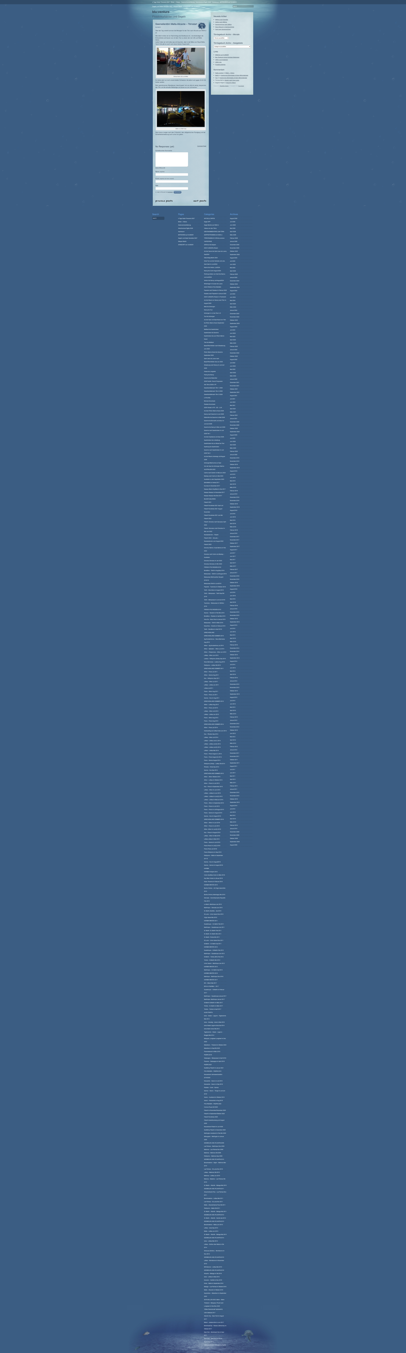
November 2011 (234, 756)
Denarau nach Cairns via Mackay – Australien (214, 555)
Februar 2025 (234, 274)
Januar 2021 (233, 418)
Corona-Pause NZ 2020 (211, 1107)
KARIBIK (206, 868)
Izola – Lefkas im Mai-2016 (211, 1277)
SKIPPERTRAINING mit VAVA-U (213, 235)
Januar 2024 (233, 310)
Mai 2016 (232, 599)
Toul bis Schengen (209, 316)
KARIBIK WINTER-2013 (211, 966)
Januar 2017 (233, 572)
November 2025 (234, 248)
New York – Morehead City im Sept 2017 (214, 1333)
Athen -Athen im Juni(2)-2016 (212, 829)
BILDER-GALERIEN (210, 499)
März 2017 (233, 566)
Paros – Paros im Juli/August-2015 (214, 809)
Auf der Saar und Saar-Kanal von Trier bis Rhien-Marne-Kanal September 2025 (215, 323)
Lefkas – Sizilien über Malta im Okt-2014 (214, 1245)
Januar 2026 (233, 241)
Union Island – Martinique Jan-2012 (214, 963)
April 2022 (233, 372)
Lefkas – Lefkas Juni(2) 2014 (212, 744)
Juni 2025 (233, 264)
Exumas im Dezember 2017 (212, 486)
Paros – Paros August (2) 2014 (213, 757)
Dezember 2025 (234, 244)
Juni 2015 (233, 632)
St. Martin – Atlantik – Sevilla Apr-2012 (215, 1218)
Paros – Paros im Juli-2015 (212, 806)
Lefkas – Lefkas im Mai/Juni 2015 (213, 799)
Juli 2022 (232, 363)
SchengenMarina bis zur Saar (212, 463)
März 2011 (233, 782)
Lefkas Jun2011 (208, 688)
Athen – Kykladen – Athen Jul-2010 (214, 649)
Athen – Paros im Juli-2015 (212, 783)
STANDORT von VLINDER (191, 6)
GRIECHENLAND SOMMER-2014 (214, 724)
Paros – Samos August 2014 (212, 760)
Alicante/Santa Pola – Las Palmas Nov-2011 (215, 1193)
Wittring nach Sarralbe (221, 19)
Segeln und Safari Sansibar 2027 (162, 6)
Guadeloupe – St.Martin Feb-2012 (214, 950)
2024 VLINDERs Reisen (211, 248)
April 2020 (233, 445)
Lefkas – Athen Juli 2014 (211, 737)
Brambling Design (224, 86)
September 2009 (235, 841)
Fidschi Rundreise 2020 (211, 1117)
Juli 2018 (232, 513)
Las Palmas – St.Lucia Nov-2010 (213, 1169)
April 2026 (233, 231)
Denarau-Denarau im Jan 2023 (213, 560)
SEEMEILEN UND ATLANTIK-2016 (214, 1270)
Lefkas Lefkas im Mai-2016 (211, 839)
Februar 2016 (234, 605)
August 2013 (233, 697)
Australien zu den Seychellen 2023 (214, 479)
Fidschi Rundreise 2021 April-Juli (213, 505)
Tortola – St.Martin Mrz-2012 (212, 960)
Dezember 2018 (234, 497)
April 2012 (233, 740)
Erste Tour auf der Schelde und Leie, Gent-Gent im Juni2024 (214, 262)
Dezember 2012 (234, 723)
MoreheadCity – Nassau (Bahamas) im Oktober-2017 (215, 1327)
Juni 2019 (233, 477)
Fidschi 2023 (207, 544)
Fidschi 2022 (207, 518)
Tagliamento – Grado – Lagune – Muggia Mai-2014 (213, 1033)
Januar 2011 (233, 789)
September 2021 (235, 392)
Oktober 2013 (234, 691)
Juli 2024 (232, 294)
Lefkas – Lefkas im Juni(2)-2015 (213, 796)
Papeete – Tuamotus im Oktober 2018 (215, 587)
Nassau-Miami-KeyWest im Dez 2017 (215, 489)
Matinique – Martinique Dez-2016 (213, 976)
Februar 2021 (234, 415)
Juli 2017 (232, 553)
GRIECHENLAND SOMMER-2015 (214, 773)
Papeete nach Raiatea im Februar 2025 (215, 290)
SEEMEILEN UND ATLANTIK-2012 (214, 1215)
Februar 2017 (234, 569)
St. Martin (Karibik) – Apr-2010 (212, 911)
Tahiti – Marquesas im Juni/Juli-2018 (214, 600)
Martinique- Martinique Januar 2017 (214, 999)
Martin (159, 27)
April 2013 (233, 710)
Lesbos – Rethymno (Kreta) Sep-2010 (215, 658)
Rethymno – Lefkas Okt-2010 (212, 665)
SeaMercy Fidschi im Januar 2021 (214, 1068)
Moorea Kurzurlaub (209, 401)
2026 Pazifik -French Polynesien (213, 381)
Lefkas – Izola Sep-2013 (211, 1228)
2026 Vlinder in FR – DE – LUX (213, 407)
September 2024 (235, 287)
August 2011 (233, 766)
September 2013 (235, 694)
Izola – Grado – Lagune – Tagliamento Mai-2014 (215, 1017)
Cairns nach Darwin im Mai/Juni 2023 (215, 473)
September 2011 (235, 763)
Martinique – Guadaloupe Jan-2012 (214, 953)
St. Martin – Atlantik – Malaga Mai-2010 (215, 1185)
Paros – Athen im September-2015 (214, 803)
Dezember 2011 (234, 753)
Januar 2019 (233, 494)
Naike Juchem (219, 73)
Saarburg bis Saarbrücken (211, 446)
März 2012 (233, 743)
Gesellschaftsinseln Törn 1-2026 (213, 388)
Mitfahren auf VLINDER (222, 55)
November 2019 (234, 461)
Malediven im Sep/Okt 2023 (212, 1048)
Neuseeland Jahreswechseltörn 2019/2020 (213, 1075)
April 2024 (233, 304)
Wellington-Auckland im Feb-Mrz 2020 (215, 1133)
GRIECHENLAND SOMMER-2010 (214, 636)
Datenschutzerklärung (188, 2)
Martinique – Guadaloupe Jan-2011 (214, 927)
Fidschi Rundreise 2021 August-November (213, 510)
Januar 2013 (233, 720)
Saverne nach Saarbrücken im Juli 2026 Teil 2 (214, 451)
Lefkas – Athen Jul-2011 (211, 681)
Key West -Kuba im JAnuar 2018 (213, 878)
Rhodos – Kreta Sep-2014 (211, 767)
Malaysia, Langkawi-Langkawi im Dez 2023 (215, 1039)
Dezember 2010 (234, 792)
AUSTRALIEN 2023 (209, 469)
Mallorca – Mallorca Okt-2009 (212, 1153)
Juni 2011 (233, 773)
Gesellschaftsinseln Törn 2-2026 (213, 391)
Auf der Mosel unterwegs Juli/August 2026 (214, 457)
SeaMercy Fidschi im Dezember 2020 (215, 1130)
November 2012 (234, 727)
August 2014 (233, 661)
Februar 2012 (234, 746)
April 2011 (233, 779)
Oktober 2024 (234, 284)
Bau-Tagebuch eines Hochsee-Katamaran (227, 57)
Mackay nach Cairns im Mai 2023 (213, 476)
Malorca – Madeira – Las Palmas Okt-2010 (215, 1180)
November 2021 (234, 386)
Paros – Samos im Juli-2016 (212, 842)
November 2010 (234, 796)
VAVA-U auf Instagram (221, 60)
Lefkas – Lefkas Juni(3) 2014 (212, 747)
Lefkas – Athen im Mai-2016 (212, 836)
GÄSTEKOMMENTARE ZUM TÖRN (214, 231)
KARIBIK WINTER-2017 (211, 980)
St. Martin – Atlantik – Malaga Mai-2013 (215, 1234)
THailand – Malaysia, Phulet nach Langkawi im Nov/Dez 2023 (213, 1304)
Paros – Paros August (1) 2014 (213, 754)
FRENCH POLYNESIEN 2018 (212, 567)
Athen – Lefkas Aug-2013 (211, 704)
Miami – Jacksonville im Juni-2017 (214, 1322)
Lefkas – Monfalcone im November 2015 (214, 1261)
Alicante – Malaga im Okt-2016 (213, 1273)
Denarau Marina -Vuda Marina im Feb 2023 (215, 549)
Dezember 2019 (234, 458)
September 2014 (235, 658)
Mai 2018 (232, 520)
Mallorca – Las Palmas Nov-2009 (213, 1149)
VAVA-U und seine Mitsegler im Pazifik (215, 1345)
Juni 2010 (233, 812)
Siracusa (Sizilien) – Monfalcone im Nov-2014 (214, 1252)
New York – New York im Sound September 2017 (213, 1340)
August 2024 (233, 290)
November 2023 (234, 317)
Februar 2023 (234, 346)
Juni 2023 (233, 333)
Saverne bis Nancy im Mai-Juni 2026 (214, 427)
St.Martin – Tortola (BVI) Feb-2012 (214, 957)
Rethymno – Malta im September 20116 (213, 856)
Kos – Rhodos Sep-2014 (211, 734)
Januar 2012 (233, 750)
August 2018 (233, 510)
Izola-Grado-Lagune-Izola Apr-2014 (214, 1025)
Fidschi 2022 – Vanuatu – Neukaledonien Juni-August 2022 (213, 539)
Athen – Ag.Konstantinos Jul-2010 (214, 645)
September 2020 (235, 431)
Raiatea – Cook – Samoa (211, 1087)
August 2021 (233, 395)
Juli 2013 (232, 700)
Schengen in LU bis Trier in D (212, 313)
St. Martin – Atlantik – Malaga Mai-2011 (215, 1211)
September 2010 (235, 802)
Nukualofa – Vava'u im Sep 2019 (213, 1084)
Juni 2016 (233, 595)
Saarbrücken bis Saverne (211, 332)
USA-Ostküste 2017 (209, 1312)
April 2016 (233, 602)
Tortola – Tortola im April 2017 (212, 1009)
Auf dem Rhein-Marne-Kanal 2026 (214, 411)
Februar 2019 (234, 490)
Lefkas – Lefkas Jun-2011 (211, 685)
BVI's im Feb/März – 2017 (211, 986)
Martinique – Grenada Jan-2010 (213, 907)
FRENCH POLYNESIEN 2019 (212, 609)
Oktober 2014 (234, 654)
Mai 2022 (232, 369)
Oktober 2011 (234, 759)
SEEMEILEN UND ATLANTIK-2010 (214, 1159)
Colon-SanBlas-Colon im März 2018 (214, 875)
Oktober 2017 (234, 543)
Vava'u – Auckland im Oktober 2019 (214, 1097)
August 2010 (233, 805)
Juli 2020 (232, 438)
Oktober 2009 (234, 838)
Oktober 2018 (234, 504)
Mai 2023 (232, 336)
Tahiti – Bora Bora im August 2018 (214, 590)
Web (156, 185)
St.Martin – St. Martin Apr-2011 (213, 943)
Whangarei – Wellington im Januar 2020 (214, 1137)
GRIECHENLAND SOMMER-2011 (214, 668)
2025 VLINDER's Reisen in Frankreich (215, 297)
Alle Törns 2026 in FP (210, 384)
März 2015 (233, 641)
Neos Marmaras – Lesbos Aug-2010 (214, 662)
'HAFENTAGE (208, 241)
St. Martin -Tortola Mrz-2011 (212, 937)
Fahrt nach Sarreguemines (223, 29)
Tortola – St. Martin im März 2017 (213, 1006)
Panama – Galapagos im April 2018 (214, 1061)
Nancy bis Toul (208, 310)
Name (160, 171)
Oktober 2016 (234, 582)
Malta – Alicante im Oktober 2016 (213, 1290)
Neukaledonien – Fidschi (211, 535)
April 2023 (233, 340)
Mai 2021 (232, 405)
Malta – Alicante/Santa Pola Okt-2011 (215, 1205)
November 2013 (234, 687)
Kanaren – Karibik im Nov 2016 (213, 1280)
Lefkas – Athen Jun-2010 (211, 655)
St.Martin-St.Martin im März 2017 (213, 1002)
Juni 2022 (233, 366)
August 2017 (233, 550)
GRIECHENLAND (209, 632)
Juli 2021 (232, 399)
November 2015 (234, 615)
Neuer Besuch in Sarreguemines (224, 27)
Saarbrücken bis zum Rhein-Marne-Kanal (214, 337)
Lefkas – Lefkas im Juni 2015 (212, 793)
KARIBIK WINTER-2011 (211, 921)
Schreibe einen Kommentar (163, 151)
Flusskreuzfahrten (220, 64)
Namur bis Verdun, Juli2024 (212, 267)
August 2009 (233, 845)
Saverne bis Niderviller (210, 378)
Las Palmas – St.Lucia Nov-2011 (213, 1201)
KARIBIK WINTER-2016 (211, 973)
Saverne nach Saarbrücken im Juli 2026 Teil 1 (214, 431)
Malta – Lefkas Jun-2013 (211, 1231)
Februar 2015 (234, 645)
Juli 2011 (232, 769)
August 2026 (233, 218)
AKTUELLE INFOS (209, 218)
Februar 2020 (234, 451)
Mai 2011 (232, 776)
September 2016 (235, 586)
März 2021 (233, 412)
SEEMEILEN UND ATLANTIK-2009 (214, 1143)
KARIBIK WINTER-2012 (211, 947)
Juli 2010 (232, 809)
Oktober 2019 (234, 464)
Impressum (215, 2)
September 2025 (235, 254)
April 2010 (233, 819)
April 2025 (233, 271)
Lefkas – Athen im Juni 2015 (212, 790)
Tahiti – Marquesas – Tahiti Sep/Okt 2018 (214, 594)
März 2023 (233, 343)
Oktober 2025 (234, 251)
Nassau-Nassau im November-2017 (214, 492)
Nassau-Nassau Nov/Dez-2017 (213, 495)
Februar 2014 (234, 677)
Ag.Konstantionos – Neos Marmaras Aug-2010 (214, 640)
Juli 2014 (232, 664)
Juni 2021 (233, 402)
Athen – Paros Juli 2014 (211, 727)
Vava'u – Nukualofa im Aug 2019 (213, 1100)
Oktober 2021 (234, 389)
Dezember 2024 (234, 281)
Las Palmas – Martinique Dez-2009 (214, 1146)
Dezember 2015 (234, 612)
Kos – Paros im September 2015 (213, 786)
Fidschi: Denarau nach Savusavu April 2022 (215, 523)
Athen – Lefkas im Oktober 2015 (213, 780)
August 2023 (233, 326)
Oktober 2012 (234, 730)
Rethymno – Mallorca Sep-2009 (213, 1156)
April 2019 (233, 484)
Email (164, 178)
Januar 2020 (233, 454)
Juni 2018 (233, 517)
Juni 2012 (233, 733)
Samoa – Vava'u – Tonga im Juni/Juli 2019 (214, 1092)
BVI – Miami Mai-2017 (210, 983)
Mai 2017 (232, 559)
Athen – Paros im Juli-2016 (212, 826)
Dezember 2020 (234, 422)
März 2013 (233, 714)
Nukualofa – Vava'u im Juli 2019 (213, 1081)
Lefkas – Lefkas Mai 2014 (211, 750)
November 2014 (234, 651)
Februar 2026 (234, 238)
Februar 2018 (234, 530)
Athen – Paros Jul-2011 (211, 672)
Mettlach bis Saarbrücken (211, 329)
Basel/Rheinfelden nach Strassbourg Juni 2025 (214, 347)
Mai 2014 (232, 671)
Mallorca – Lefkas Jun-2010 (212, 1175)
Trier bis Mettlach (209, 342)
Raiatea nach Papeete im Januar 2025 (215, 293)
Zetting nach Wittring (221, 22)
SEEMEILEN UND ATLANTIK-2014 (214, 1238)
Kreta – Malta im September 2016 (213, 1283)
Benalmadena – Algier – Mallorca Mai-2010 (215, 1164)
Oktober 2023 (234, 320)
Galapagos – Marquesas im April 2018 (215, 1058)
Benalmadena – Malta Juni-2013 (213, 1224)
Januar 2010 (233, 828)
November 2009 (234, 835)
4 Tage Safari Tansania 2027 (161, 2)
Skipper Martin (177, 6)
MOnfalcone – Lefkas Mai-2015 (213, 1267)
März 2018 (233, 527)
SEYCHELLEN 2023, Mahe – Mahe (214, 1299)
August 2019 (233, 471)
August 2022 (233, 359)
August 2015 (233, 625)
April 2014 (233, 674)
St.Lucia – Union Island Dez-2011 (213, 940)
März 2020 (233, 448)
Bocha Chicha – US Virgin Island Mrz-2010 (215, 889)
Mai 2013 (232, 707)
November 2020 (234, 425)
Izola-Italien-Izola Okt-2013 (211, 1029)
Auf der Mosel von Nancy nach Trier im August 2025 (215, 301)
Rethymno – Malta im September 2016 (164, 201)
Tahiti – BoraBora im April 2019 (213, 629)
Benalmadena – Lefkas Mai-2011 (213, 1198)
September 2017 (235, 546)
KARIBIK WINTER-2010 (211, 885)
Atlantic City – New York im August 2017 (214, 1317)
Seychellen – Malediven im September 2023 (215, 1294)
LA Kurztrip (207, 397)
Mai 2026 (232, 228)
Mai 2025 (232, 267)
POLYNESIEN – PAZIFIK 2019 (212, 1071)
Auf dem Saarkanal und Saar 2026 (214, 437)
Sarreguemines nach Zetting (223, 24)
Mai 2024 (232, 300)
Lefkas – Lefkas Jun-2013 (211, 714)
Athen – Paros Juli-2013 (211, 708)
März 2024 (233, 307)
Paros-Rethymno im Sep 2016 (212, 852)
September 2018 (235, 507)
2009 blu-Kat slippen (210, 244)
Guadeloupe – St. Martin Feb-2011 (214, 924)
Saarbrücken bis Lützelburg (212, 440)
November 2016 (234, 579)
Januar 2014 (233, 681)
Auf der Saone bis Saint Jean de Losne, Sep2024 (215, 252)
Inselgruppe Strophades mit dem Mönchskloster (234, 75)
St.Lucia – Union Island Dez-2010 (213, 914)
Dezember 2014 (234, 648)
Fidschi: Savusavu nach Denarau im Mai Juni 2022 (214, 529)
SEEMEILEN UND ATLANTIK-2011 (214, 1188)
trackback (170, 192)
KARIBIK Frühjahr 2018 (210, 872)
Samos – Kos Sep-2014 (211, 770)
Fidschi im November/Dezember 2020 (215, 1110)
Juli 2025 (232, 261)
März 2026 (233, 235)
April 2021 (233, 408)
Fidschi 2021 (207, 502)
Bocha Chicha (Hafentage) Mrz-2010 (214, 894)
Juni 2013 (233, 704)
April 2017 (233, 563)
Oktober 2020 (234, 428)
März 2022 (233, 376)
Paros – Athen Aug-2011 (211, 691)
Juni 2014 (233, 668)
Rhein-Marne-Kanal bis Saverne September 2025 (213, 353)
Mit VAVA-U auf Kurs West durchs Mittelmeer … (199, 201)
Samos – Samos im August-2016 (213, 865)
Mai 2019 (232, 481)
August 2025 (233, 258)
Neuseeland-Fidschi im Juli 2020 (213, 1126)
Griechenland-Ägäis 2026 (203, 2)
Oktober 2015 (234, 618)
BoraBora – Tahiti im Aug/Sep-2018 (214, 570)
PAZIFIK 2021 (208, 1064)
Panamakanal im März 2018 (212, 1051)
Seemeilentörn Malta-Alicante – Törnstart (176, 24)
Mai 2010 (232, 815)
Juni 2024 (233, 297)
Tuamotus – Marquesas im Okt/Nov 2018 (214, 604)
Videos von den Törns (210, 228)
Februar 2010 (234, 825)
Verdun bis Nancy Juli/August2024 (214, 280)
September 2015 (235, 622)
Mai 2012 (232, 736)
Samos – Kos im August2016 (212, 862)
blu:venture (160, 11)
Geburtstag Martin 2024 (211, 257)
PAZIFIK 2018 (208, 1055)
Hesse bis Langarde (210, 371)
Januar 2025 (233, 277)
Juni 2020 (233, 441)
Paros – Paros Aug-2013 (211, 721)
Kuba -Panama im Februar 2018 (213, 881)
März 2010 (233, 822)
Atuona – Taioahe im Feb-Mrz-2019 (214, 613)
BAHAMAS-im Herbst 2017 (211, 482)
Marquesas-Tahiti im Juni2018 (212, 583)
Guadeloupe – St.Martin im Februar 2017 (214, 991)
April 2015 (233, 638)
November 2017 (234, 540)
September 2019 (235, 468)
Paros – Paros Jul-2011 (211, 694)
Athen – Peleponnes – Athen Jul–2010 (215, 652)
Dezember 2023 (234, 313)
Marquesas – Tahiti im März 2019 (213, 622)
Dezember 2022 (234, 353)
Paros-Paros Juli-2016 (210, 849)
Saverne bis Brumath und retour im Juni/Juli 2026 (214, 422)
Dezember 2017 (234, 536)
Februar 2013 (234, 717)
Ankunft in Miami (231, 82)
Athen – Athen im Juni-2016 (212, 822)
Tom (216, 78)
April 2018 (233, 523)
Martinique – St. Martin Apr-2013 (213, 970)
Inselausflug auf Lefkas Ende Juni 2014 (215, 731)
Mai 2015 (232, 635)
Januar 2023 (233, 349)
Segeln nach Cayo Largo (232, 80)
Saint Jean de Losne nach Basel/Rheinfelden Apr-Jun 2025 (213, 360)
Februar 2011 (234, 786)
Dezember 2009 (234, 832)
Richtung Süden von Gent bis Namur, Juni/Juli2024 (214, 275)
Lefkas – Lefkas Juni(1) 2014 (212, 740)
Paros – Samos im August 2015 (213, 813)
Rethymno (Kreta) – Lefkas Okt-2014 (214, 763)
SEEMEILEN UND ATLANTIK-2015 (214, 1257)
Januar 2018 (233, 533)
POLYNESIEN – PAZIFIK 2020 (212, 1104)
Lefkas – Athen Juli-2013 (211, 711)
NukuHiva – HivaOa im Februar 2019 (214, 626)
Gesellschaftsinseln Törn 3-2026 (213, 394)
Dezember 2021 (234, 382)
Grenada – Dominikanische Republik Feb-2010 (214, 899)
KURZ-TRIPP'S (208, 1012)
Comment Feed (201, 146)
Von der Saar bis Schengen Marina (214, 466)
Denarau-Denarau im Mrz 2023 (213, 564)
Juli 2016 (232, 592)
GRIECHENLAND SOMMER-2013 (214, 701)
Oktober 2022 (234, 356)
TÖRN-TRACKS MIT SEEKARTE (213, 1309)
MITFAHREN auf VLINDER (228, 2)
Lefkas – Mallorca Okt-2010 (212, 1172)
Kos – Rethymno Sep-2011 (212, 678)
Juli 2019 (232, 474)
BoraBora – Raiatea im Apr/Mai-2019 (214, 616)
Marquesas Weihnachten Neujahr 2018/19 (213, 578)
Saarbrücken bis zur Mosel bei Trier (214, 443)
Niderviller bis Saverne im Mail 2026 (214, 417)
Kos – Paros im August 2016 (212, 832)
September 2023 (235, 323)
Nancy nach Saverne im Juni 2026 (214, 414)
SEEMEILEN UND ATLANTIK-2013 (214, 1221)
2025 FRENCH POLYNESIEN (212, 287)
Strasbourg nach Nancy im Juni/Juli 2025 (214, 366)
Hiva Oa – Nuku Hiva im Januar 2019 (214, 619)
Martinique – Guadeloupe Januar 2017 (215, 996)
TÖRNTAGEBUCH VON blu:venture (214, 238)
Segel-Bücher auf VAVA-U (211, 225)
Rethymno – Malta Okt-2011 (212, 1208)
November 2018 (234, 500)
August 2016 (233, 589)
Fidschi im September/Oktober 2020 (214, 1113)
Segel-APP (207, 222)
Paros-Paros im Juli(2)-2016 (212, 845)
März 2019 (233, 487)
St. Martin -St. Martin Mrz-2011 (212, 934)
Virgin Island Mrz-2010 (210, 917)
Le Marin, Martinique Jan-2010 (213, 904)
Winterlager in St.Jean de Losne (213, 284)
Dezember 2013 (234, 684)
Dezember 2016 (234, 576)
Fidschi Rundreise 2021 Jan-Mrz (213, 515)
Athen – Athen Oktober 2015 (212, 776)
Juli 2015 (232, 628)
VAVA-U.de (218, 62)
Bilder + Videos (175, 2)
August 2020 (233, 435)
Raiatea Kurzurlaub (209, 404)
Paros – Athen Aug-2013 (211, 717)
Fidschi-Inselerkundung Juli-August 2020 (214, 1121)
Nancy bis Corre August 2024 (212, 271)
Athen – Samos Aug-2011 (211, 675)
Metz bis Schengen (209, 306)
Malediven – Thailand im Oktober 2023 (215, 1045)
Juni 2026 (233, 225)
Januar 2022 (233, 379)
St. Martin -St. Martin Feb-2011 (213, 930)
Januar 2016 (233, 609)
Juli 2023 (232, 330)
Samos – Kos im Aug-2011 (211, 698)
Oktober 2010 (234, 799)
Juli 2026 (232, 222)
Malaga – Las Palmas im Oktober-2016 (215, 1286)
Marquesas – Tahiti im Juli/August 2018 (215, 574)
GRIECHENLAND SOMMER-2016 (214, 819)
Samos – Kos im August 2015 (212, 816)
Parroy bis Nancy (209, 375)
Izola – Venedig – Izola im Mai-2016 (214, 1022)
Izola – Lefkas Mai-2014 (211, 1241)
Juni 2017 (233, 556)
